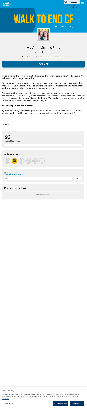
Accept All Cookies (60, 403)
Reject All (76, 403)
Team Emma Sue (12, 174)
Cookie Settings (9, 403)
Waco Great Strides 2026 (51, 56)
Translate (74, 7)
